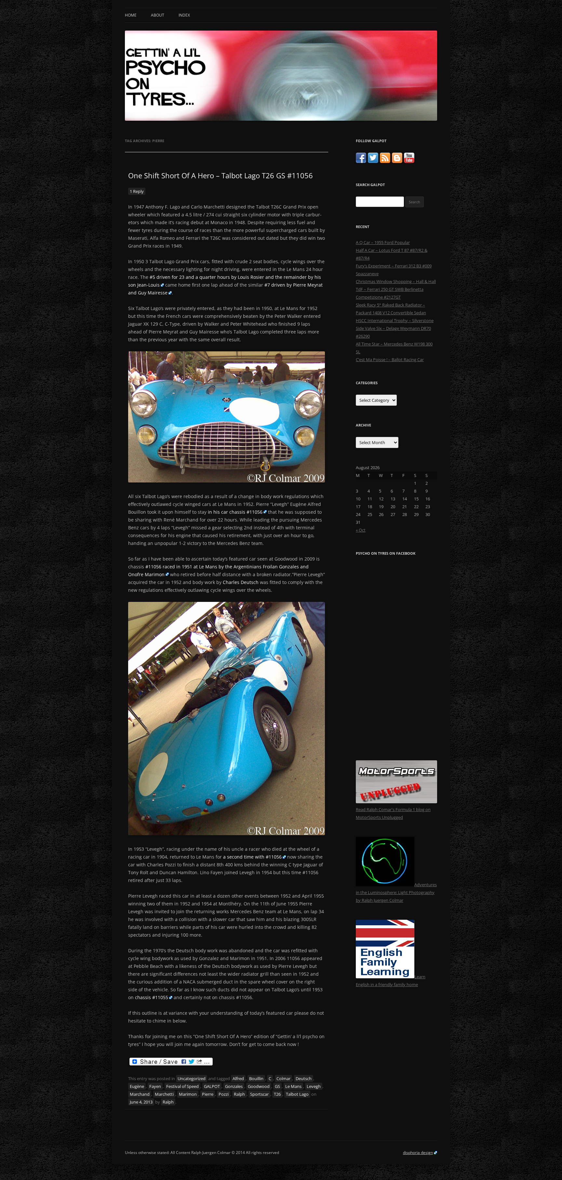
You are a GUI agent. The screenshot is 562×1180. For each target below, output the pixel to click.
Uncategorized (192, 1078)
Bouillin (256, 1078)
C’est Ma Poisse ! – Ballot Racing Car (390, 359)
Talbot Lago (297, 1094)
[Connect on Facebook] (361, 161)
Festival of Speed (182, 1086)
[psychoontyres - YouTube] (409, 161)
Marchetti (164, 1094)
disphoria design (418, 1152)
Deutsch (304, 1078)
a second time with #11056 (252, 857)
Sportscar (259, 1094)
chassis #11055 (151, 997)
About (157, 15)
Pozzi (224, 1094)
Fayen (155, 1086)
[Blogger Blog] (397, 161)
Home (131, 15)
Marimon (188, 1094)
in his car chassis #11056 (235, 512)
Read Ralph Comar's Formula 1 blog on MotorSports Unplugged (393, 813)
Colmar (283, 1078)
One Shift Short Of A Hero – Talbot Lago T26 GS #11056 (220, 175)
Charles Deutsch (241, 582)
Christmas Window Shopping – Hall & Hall (396, 281)
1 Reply (137, 191)
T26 (277, 1094)
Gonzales (234, 1086)
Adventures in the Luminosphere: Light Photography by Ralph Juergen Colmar (396, 892)
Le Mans (293, 1086)
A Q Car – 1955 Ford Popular (383, 242)
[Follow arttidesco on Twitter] (373, 161)
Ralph (239, 1094)
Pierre (207, 1094)
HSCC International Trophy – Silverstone (395, 320)
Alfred (238, 1078)
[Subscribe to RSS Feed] (385, 161)
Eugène (137, 1086)
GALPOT (212, 1086)
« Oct (361, 530)
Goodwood (259, 1086)
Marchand (140, 1094)
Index (184, 15)
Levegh (314, 1086)
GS (277, 1086)
